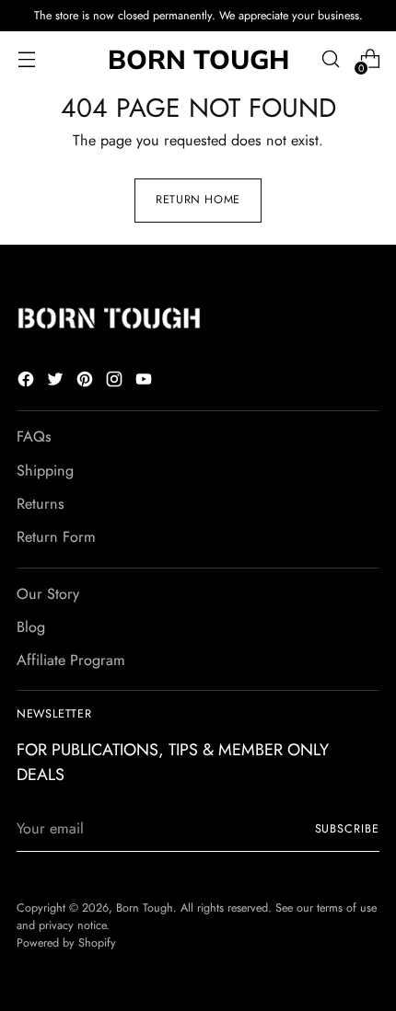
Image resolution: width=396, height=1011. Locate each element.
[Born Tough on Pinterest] (87, 382)
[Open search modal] (330, 59)
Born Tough (144, 908)
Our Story (48, 593)
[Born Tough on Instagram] (116, 382)
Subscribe (347, 829)
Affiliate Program (71, 660)
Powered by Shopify (66, 943)
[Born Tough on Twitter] (57, 382)
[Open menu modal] (26, 59)
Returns (40, 503)
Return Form (56, 536)
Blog (31, 627)
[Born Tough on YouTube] (145, 382)
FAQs (34, 436)
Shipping (45, 470)
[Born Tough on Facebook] (28, 382)
